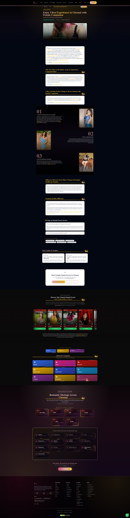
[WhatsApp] (88, 3)
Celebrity (68, 494)
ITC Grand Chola (90, 486)
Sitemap (70, 512)
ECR (78, 489)
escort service (60, 76)
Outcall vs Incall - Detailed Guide (72, 102)
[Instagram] (38, 504)
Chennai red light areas (52, 55)
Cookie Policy (66, 512)
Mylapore (78, 496)
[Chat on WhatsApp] (127, 515)
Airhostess (68, 492)
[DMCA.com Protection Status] (65, 515)
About (56, 494)
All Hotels (89, 496)
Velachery (79, 486)
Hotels (56, 491)
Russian (68, 484)
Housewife (68, 487)
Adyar (78, 492)
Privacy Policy (60, 512)
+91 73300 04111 (39, 498)
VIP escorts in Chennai (81, 334)
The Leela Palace (91, 489)
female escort (71, 78)
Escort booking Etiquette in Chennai (59, 102)
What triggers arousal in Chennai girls (60, 62)
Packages (57, 492)
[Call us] (85, 3)
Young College (69, 489)
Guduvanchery (79, 494)
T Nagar (78, 491)
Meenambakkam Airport (80, 503)
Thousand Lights (80, 505)
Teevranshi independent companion (65, 211)
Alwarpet (78, 497)
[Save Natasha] (90, 326)
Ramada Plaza (90, 491)
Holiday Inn (90, 492)
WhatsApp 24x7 (47, 498)
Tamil (67, 486)
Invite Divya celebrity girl (76, 211)
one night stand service (62, 59)
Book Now (84, 6)
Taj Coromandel (90, 487)
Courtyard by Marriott (91, 494)
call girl (53, 100)
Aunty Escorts (69, 491)
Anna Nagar (79, 484)
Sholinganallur (79, 499)
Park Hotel (89, 484)
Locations (56, 489)
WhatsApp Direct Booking (59, 281)
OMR (78, 487)
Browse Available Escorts (72, 281)
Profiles (56, 486)
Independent (69, 496)
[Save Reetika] (44, 326)
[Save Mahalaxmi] (75, 326)
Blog (56, 496)
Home (56, 484)
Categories (57, 487)
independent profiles (74, 99)
